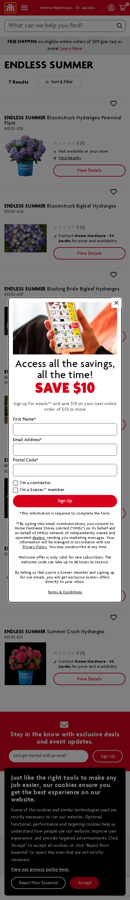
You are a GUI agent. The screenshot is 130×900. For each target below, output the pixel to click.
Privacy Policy (35, 547)
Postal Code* (25, 460)
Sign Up (65, 501)
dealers (38, 537)
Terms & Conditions (65, 592)
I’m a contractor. (36, 483)
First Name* (24, 419)
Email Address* (27, 440)
